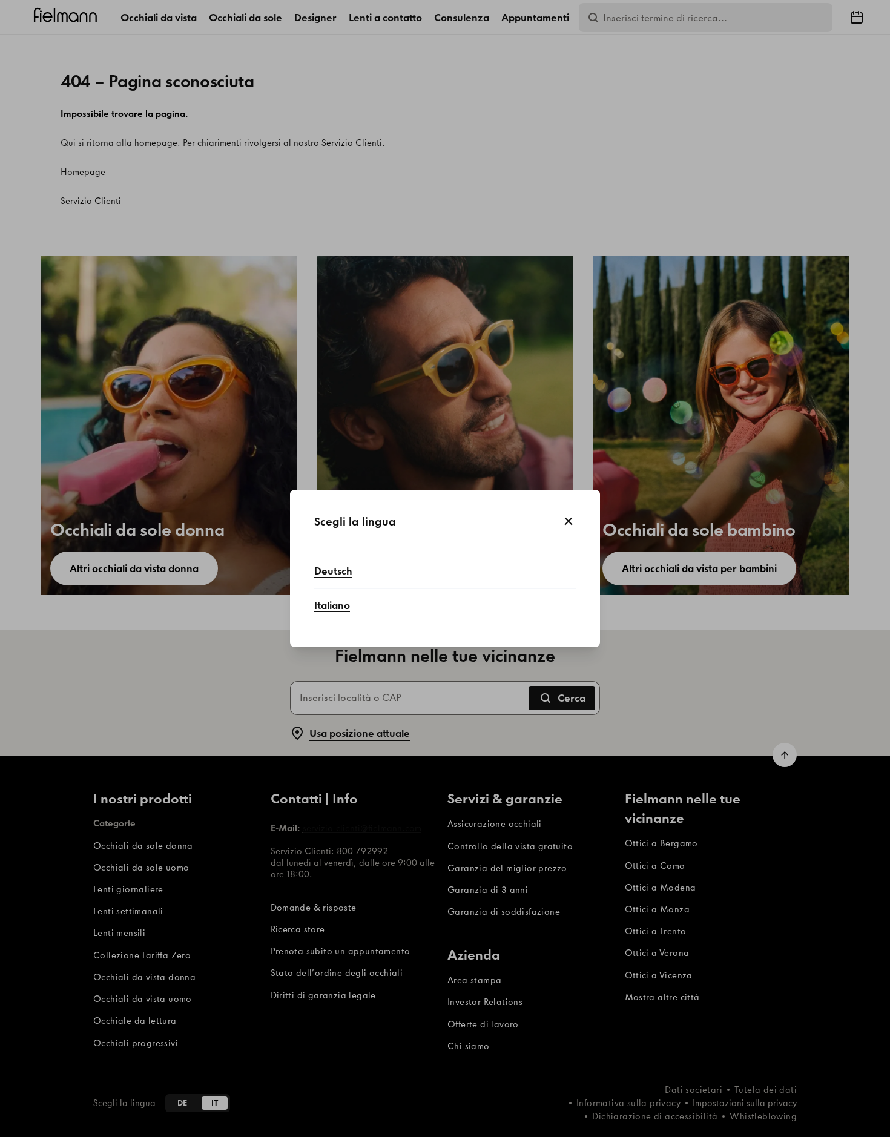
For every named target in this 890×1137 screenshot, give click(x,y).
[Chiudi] (568, 522)
